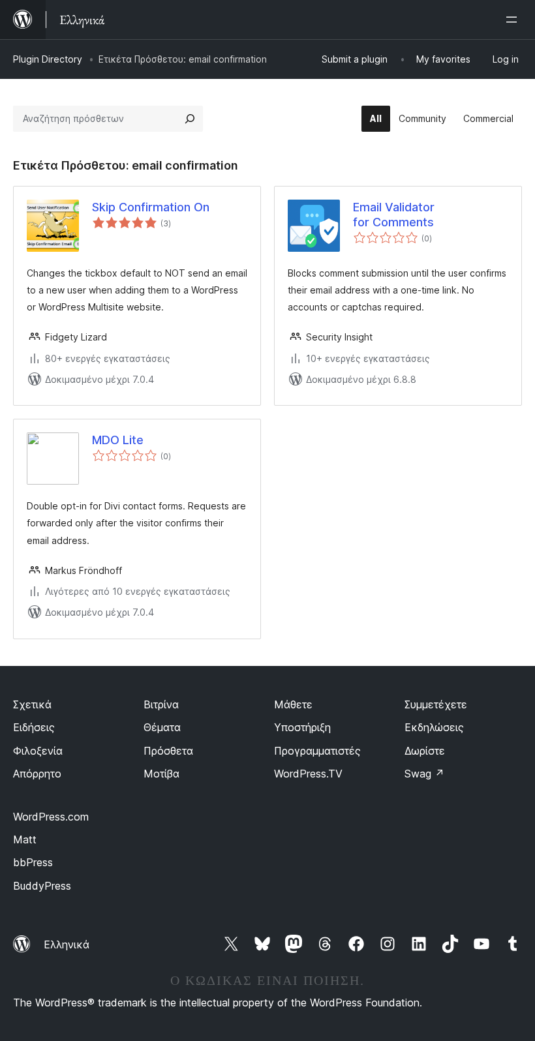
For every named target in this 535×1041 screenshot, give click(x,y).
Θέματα (162, 727)
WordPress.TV (308, 773)
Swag (424, 773)
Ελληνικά (66, 944)
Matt (25, 839)
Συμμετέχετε (436, 704)
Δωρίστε (425, 750)
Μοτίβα (161, 773)
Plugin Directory (47, 59)
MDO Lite (118, 440)
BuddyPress (42, 885)
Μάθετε (293, 704)
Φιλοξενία (38, 750)
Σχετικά (32, 704)
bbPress (33, 862)
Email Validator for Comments (394, 214)
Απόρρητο (37, 773)
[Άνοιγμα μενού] (514, 19)
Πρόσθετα (168, 750)
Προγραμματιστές (317, 750)
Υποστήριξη (302, 727)
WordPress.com (51, 816)
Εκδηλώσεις (434, 727)
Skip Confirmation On (150, 207)
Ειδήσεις (34, 727)
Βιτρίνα (161, 704)
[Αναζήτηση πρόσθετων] (190, 119)
